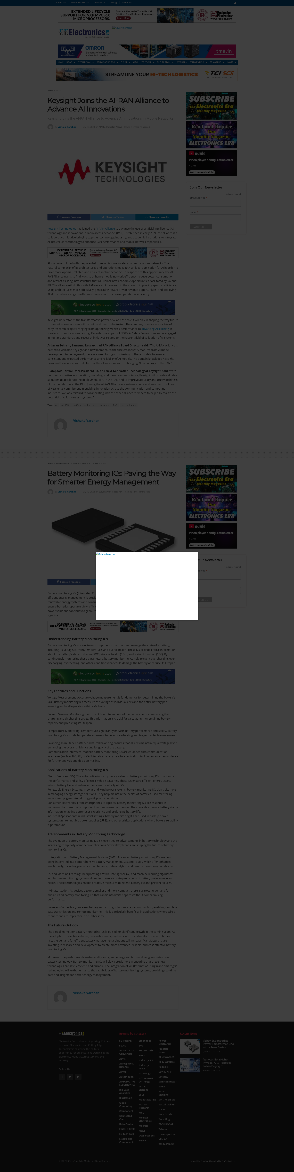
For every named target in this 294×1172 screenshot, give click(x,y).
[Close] (195, 555)
